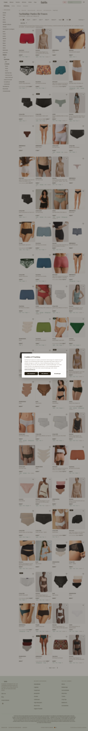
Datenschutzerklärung (30, 369)
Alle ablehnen (44, 373)
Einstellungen (57, 373)
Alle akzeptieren (31, 373)
